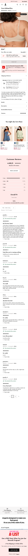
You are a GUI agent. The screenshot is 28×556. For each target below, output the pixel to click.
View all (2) (23, 52)
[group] (14, 29)
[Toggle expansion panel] (26, 75)
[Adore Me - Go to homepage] (5, 4)
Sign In (17, 554)
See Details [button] (24, 1)
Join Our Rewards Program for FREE (14, 66)
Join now (5, 80)
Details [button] (3, 71)
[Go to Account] (20, 4)
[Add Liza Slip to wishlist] (11, 128)
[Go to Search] (17, 4)
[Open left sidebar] (2, 4)
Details (24, 56)
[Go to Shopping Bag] (26, 4)
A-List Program (5, 527)
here (20, 99)
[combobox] (8, 207)
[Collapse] (26, 531)
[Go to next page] (18, 396)
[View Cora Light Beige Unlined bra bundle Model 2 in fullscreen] (14, 29)
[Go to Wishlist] (23, 4)
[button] (8, 10)
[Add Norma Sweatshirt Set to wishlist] (24, 128)
